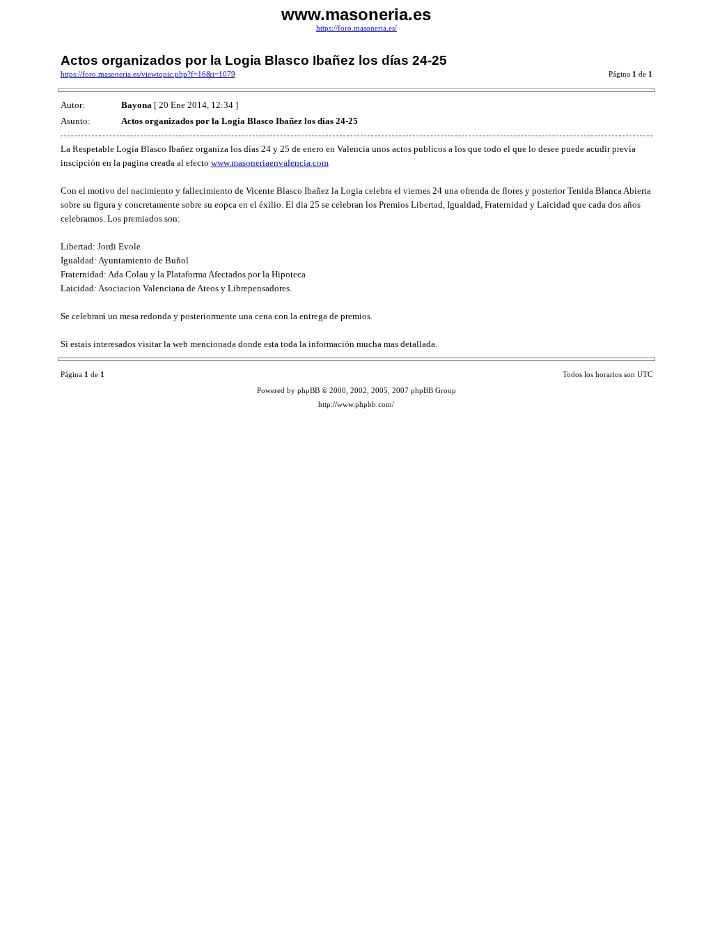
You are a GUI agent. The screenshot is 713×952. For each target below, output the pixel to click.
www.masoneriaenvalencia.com (270, 163)
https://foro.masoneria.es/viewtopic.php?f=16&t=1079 (148, 74)
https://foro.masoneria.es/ (356, 28)
